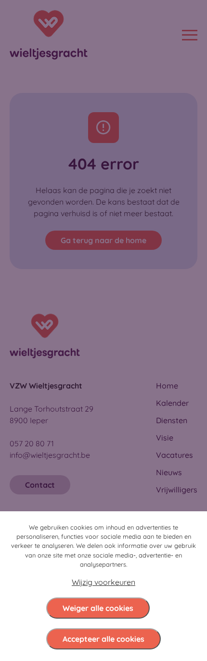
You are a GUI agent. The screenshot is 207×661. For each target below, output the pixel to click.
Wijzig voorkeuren (103, 582)
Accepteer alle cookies (103, 639)
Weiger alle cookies (98, 608)
